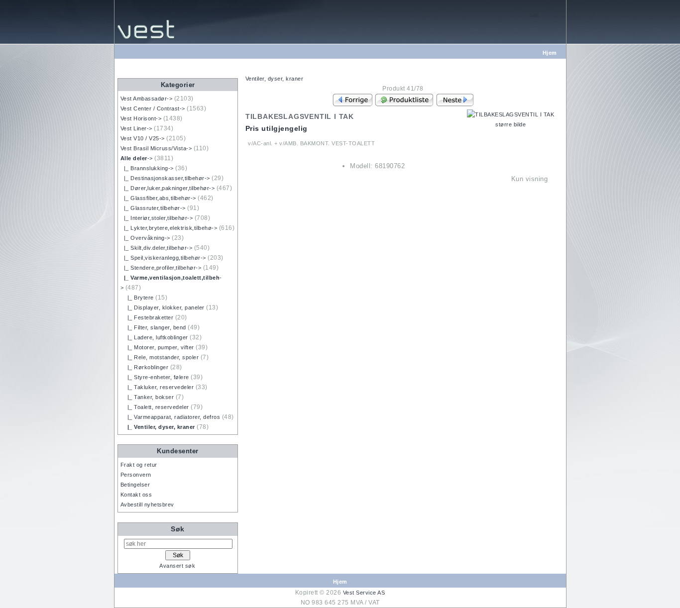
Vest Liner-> (136, 128)
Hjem (550, 53)
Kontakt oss (136, 495)
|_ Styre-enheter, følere (154, 377)
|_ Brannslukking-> (147, 168)
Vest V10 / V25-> (142, 138)
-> (136, 158)
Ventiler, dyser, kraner (274, 79)
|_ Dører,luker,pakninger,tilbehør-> (167, 188)
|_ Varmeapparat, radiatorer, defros (170, 417)
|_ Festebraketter (147, 317)
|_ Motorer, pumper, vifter (157, 347)
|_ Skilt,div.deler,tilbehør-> (156, 248)
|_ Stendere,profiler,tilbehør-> (161, 268)
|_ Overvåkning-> (145, 238)
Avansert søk (177, 566)
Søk (178, 529)
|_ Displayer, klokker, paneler (162, 307)
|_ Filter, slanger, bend (153, 327)
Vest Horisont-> (141, 118)
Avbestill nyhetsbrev (147, 504)
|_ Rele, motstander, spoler (159, 357)
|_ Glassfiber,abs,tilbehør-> (158, 198)
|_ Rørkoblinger (144, 367)
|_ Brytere (137, 298)
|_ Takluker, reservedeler (157, 387)
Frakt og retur (138, 465)
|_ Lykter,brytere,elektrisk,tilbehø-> (169, 228)
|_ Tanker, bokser (147, 397)
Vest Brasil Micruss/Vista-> (156, 148)
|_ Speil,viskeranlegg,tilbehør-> (163, 258)
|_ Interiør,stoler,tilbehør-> (156, 218)
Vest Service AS (364, 593)
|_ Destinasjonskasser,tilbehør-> (165, 178)
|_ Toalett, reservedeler (154, 407)
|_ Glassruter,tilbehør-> (153, 208)
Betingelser (135, 485)
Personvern (135, 475)
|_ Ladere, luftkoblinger (154, 337)
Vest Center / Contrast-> (152, 108)
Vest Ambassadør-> (146, 98)
